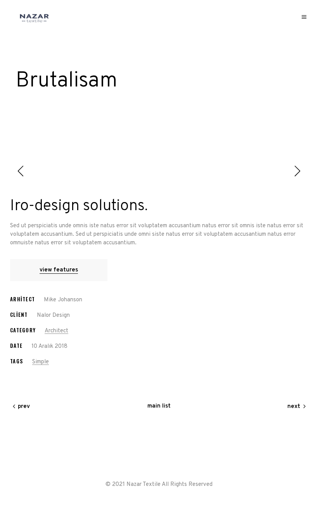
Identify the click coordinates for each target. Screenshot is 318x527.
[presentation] (21, 171)
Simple (40, 362)
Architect (56, 331)
